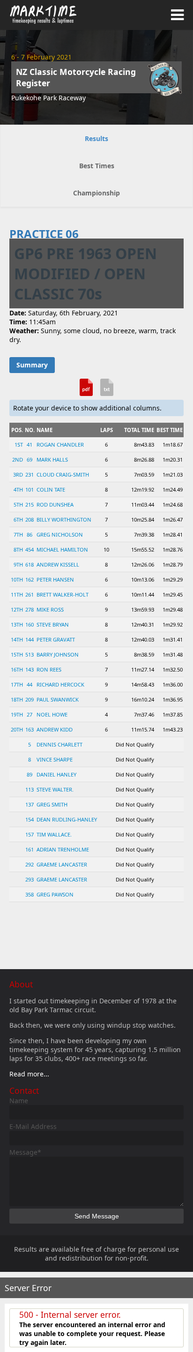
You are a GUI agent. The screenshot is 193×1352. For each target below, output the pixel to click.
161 (29, 849)
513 (29, 654)
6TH (18, 519)
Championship (96, 192)
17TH (17, 684)
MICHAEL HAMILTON (62, 549)
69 (29, 459)
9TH (18, 564)
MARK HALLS (52, 459)
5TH (18, 504)
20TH (17, 729)
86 (29, 534)
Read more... (29, 1073)
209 (29, 699)
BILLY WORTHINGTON (64, 519)
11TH (17, 594)
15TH (17, 654)
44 (29, 684)
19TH (17, 714)
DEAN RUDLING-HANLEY (67, 819)
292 (29, 864)
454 (29, 549)
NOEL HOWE (52, 714)
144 (29, 639)
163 (29, 729)
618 (29, 564)
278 (29, 609)
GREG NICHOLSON (60, 534)
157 (29, 834)
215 (29, 504)
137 (29, 804)
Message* (25, 1152)
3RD (18, 474)
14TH (17, 639)
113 (29, 789)
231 (29, 474)
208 (29, 519)
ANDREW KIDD (55, 729)
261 (29, 594)
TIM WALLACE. (54, 834)
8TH (18, 549)
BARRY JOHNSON (58, 654)
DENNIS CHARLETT (59, 744)
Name (18, 1100)
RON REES (49, 669)
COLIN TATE (51, 489)
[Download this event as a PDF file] (86, 390)
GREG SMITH (52, 804)
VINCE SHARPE (55, 759)
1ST (19, 444)
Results (96, 138)
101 (29, 489)
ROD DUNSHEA (55, 504)
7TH (18, 534)
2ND (17, 459)
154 (29, 819)
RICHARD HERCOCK (60, 684)
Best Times (96, 165)
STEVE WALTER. (55, 789)
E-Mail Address (33, 1126)
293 (29, 879)
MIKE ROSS (50, 609)
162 (29, 579)
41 (29, 444)
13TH (17, 624)
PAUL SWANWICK (58, 699)
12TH (17, 609)
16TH (17, 669)
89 (29, 774)
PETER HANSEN (55, 579)
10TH (17, 579)
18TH (17, 699)
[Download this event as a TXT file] (106, 390)
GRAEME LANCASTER (62, 864)
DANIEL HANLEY (56, 774)
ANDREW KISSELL (58, 564)
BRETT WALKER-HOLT (63, 594)
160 (29, 624)
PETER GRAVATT (56, 639)
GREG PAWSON (55, 894)
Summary (32, 364)
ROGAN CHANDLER (60, 444)
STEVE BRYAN (53, 624)
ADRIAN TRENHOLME (63, 849)
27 (29, 714)
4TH (18, 489)
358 (29, 894)
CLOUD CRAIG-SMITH (63, 474)
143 (29, 669)
